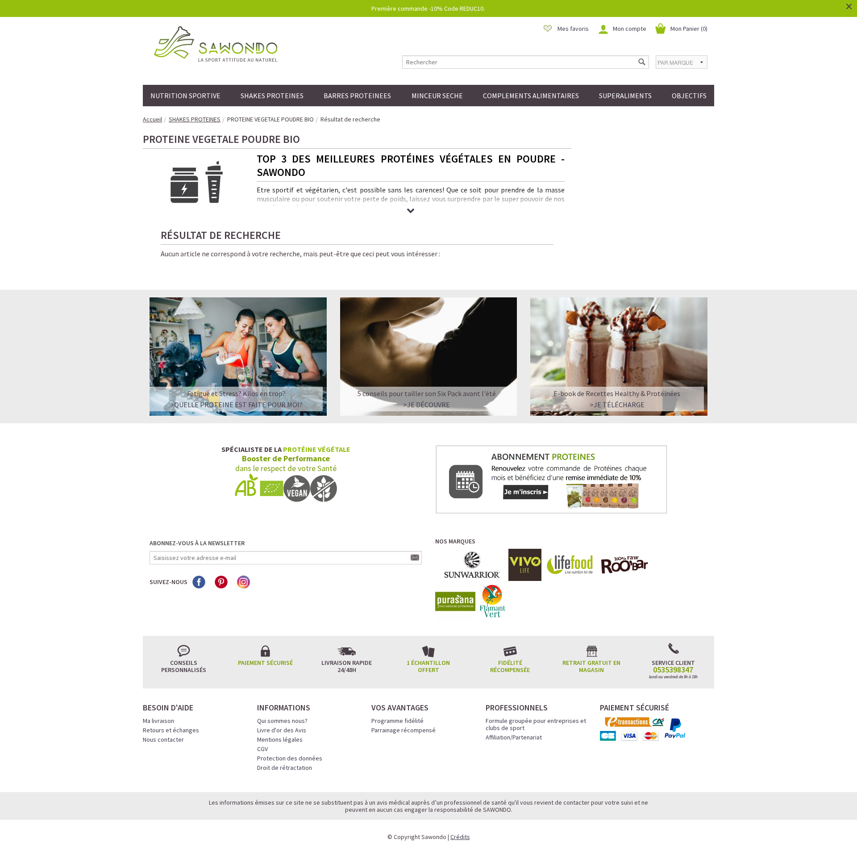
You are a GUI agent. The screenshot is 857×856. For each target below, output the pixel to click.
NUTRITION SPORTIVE (185, 95)
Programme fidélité (397, 721)
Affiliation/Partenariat (514, 737)
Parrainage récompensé (403, 730)
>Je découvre (426, 404)
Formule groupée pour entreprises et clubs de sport (536, 724)
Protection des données (289, 758)
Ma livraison (158, 721)
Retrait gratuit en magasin (591, 666)
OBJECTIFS (689, 95)
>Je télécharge (617, 404)
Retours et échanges (171, 730)
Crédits (460, 837)
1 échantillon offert (428, 666)
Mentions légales (280, 739)
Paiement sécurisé (265, 662)
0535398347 (673, 669)
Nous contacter (163, 739)
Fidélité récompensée (510, 666)
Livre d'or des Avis (281, 730)
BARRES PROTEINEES (357, 95)
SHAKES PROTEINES (272, 95)
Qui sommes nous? (282, 721)
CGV (262, 749)
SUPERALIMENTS (625, 95)
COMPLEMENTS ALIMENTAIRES (531, 95)
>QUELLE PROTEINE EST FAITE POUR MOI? (236, 404)
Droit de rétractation (284, 768)
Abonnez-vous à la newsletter (197, 543)
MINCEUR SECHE (437, 95)
